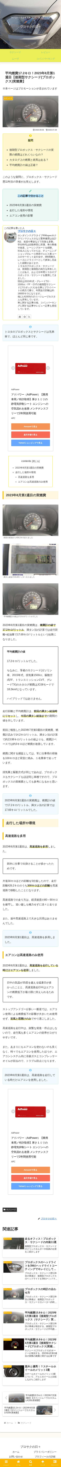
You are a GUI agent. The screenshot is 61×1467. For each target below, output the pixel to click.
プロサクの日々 (27, 231)
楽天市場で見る (30, 435)
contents (26, 461)
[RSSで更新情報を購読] (29, 317)
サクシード (11, 1209)
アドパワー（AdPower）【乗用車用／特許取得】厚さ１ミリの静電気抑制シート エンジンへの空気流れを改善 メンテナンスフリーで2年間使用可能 (29, 404)
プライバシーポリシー (45, 1452)
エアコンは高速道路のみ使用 (33, 481)
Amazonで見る (30, 426)
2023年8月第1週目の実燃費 (29, 467)
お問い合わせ (16, 1456)
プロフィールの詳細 (45, 1456)
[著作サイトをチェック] (20, 317)
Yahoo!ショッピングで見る (30, 443)
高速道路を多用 (26, 477)
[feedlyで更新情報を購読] (24, 317)
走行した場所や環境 (25, 472)
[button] (54, 813)
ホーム (16, 1452)
